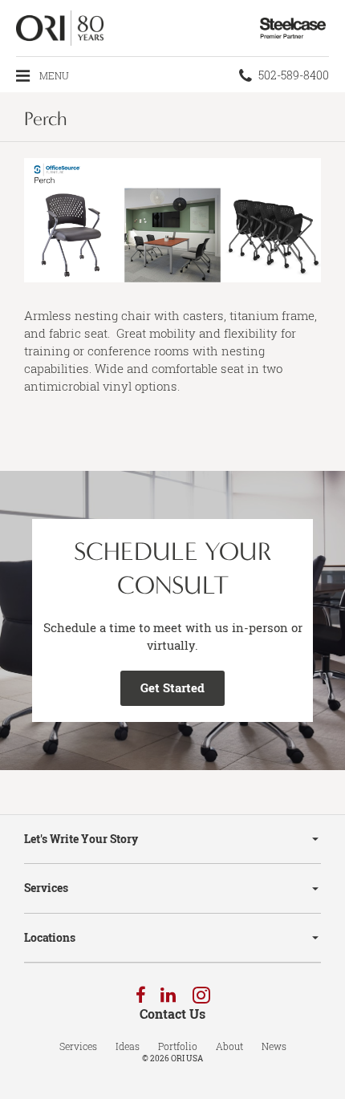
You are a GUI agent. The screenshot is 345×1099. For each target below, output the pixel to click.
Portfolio (177, 1046)
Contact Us (172, 1014)
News (274, 1046)
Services (46, 887)
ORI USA (187, 1058)
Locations (49, 937)
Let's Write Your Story (81, 838)
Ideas (128, 1046)
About (229, 1046)
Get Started (172, 687)
